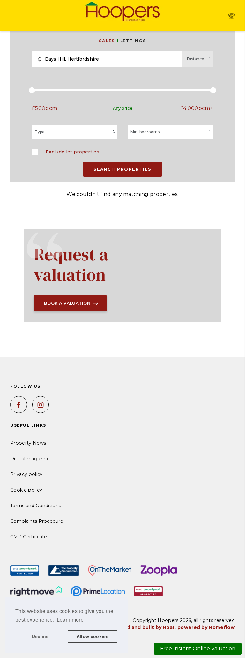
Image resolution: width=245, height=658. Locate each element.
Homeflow (222, 627)
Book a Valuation (67, 303)
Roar (168, 627)
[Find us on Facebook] (18, 404)
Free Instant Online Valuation (197, 649)
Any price (122, 108)
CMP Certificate (28, 537)
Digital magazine (30, 459)
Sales (107, 40)
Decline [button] (40, 636)
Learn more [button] (70, 620)
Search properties (122, 169)
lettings (133, 40)
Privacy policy (26, 474)
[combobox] (112, 59)
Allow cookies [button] (92, 636)
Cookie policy (26, 490)
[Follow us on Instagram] (40, 404)
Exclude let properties (72, 152)
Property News (28, 443)
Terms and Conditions (35, 505)
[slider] (122, 90)
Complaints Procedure (36, 521)
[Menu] (13, 16)
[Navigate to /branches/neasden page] (231, 16)
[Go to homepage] (122, 12)
